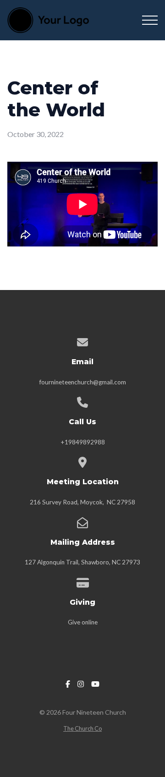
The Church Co (82, 728)
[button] (150, 20)
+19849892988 (82, 442)
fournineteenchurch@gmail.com (82, 382)
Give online (83, 622)
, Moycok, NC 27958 (106, 502)
